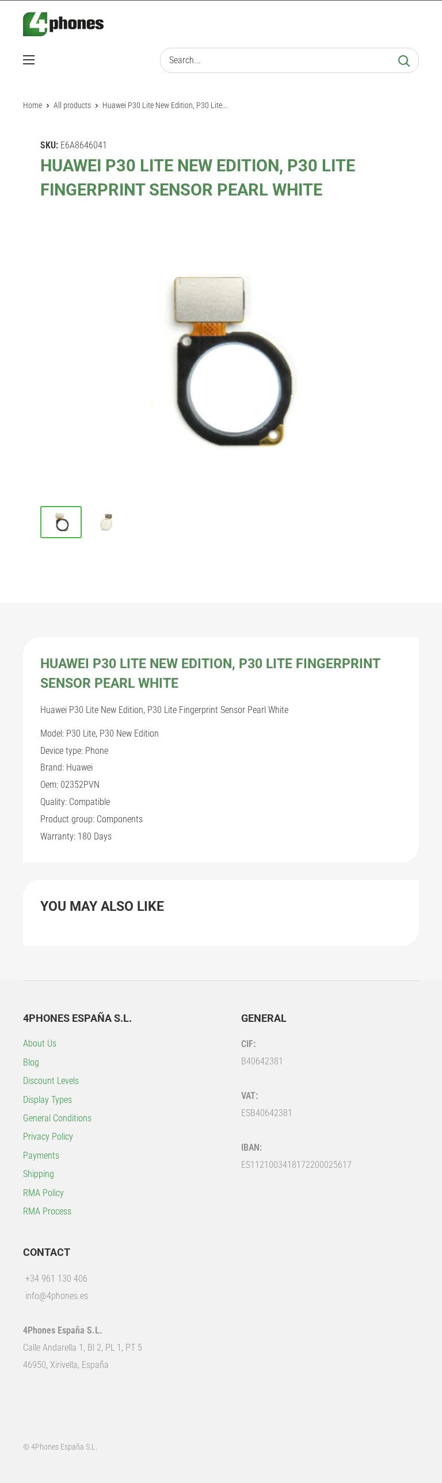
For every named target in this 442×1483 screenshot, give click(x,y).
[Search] (404, 60)
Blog (31, 1062)
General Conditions (57, 1118)
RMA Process (47, 1211)
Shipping (38, 1173)
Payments (41, 1155)
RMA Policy (43, 1192)
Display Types (47, 1099)
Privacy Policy (48, 1136)
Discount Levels (51, 1080)
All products (72, 105)
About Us (39, 1043)
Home (32, 105)
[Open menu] (29, 59)
